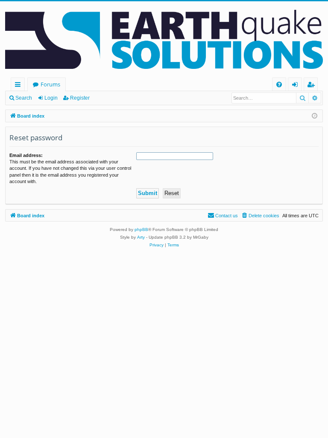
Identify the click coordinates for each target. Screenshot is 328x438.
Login (51, 98)
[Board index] (164, 39)
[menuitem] (279, 84)
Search (23, 98)
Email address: (26, 155)
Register (80, 98)
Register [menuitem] (312, 85)
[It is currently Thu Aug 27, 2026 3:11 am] (314, 116)
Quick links (19, 85)
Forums (50, 84)
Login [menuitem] (297, 85)
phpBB (141, 229)
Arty (141, 237)
